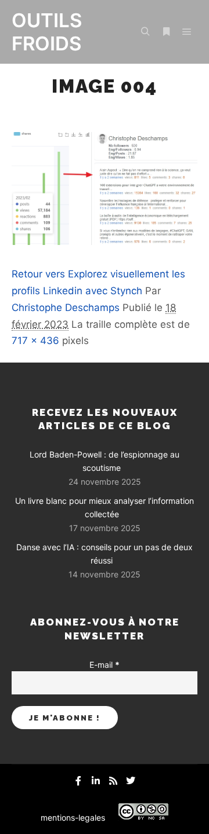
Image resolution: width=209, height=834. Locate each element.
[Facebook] (78, 780)
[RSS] (113, 780)
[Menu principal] (186, 31)
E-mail (104, 665)
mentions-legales (73, 817)
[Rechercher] (145, 31)
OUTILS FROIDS (47, 32)
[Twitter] (130, 780)
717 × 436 (35, 340)
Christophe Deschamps (66, 307)
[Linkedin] (95, 780)
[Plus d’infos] (166, 31)
